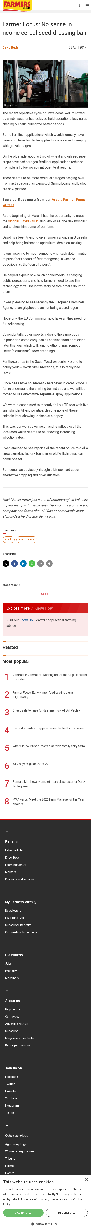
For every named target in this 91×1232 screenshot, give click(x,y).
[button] (45, 1224)
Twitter (10, 1084)
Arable (8, 539)
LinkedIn (10, 1091)
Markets (10, 872)
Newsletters (13, 910)
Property (11, 970)
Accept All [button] (23, 1212)
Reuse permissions (17, 1045)
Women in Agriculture (19, 1151)
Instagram (12, 1105)
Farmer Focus (27, 539)
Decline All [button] (66, 1212)
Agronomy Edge (16, 1144)
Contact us (12, 1016)
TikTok (9, 1113)
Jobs (8, 963)
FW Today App (14, 917)
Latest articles (14, 850)
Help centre (12, 1009)
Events (9, 1173)
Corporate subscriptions (21, 932)
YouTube (11, 1098)
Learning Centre (15, 864)
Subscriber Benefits (18, 925)
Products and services (19, 879)
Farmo (9, 1166)
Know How (27, 620)
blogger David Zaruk (23, 221)
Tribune (10, 1158)
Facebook (11, 1077)
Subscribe (11, 1031)
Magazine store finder (19, 1038)
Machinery (12, 978)
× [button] (86, 1179)
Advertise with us (16, 1024)
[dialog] (45, 1203)
